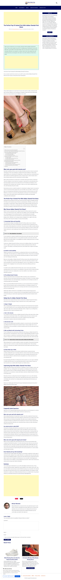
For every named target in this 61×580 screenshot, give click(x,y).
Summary (6, 166)
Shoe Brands (21, 7)
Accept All (17, 576)
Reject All (11, 576)
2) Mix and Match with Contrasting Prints (12, 158)
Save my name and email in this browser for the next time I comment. (18, 537)
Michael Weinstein (16, 29)
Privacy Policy (37, 575)
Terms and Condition (27, 575)
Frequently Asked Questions (9, 161)
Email (5, 534)
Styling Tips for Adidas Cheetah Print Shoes (11, 156)
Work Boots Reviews (34, 7)
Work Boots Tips (43, 7)
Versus (27, 7)
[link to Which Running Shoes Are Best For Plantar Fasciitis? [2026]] (12, 550)
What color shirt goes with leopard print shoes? (13, 164)
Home (16, 7)
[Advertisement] (21, 18)
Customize (6, 576)
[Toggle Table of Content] (24, 148)
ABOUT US (50, 32)
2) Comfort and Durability (9, 154)
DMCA (33, 575)
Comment (6, 520)
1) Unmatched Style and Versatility (11, 153)
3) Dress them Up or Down (10, 159)
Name (5, 532)
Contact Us (43, 575)
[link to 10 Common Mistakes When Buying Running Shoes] (30, 550)
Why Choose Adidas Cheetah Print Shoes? (11, 152)
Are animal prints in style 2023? (10, 163)
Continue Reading (30, 568)
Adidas (21, 29)
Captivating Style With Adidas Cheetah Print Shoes (12, 160)
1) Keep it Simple (8, 157)
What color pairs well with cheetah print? (12, 162)
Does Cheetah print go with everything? (12, 165)
